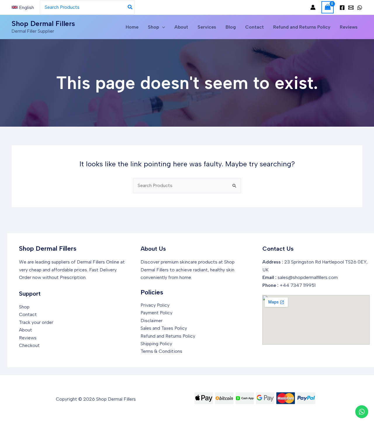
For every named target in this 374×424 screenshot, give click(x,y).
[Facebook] (342, 7)
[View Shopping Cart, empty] (327, 7)
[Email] (351, 7)
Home (132, 27)
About (181, 27)
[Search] (130, 7)
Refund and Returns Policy (301, 27)
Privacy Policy (155, 305)
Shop (153, 27)
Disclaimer (151, 320)
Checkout (29, 345)
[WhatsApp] (359, 7)
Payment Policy (156, 312)
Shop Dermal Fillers (43, 23)
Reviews (349, 27)
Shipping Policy (156, 343)
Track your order (36, 322)
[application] (162, 27)
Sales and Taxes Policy (164, 328)
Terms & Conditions (161, 351)
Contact (254, 27)
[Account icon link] (313, 7)
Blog (231, 27)
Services (207, 27)
